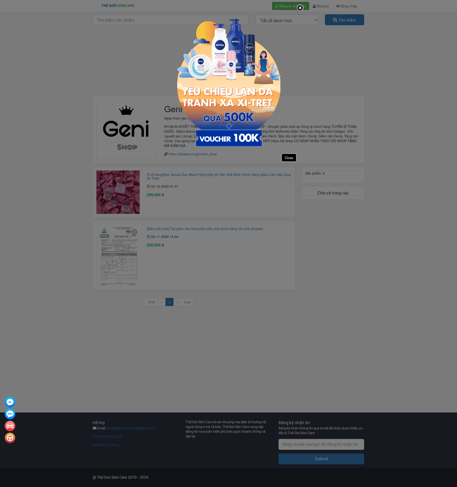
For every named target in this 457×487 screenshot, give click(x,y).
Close (289, 157)
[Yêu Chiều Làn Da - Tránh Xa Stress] (228, 82)
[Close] (300, 8)
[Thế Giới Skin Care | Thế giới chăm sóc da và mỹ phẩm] (10, 402)
